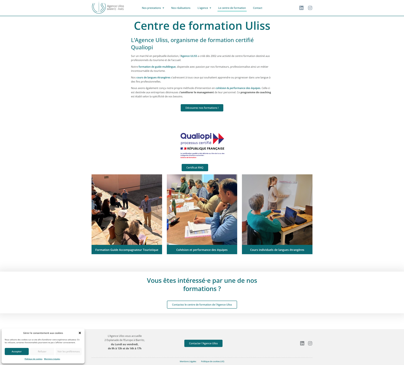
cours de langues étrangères (153, 77)
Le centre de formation (232, 8)
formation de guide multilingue (157, 66)
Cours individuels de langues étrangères (277, 250)
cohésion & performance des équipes (238, 88)
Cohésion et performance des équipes (202, 250)
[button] (79, 332)
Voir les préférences (68, 351)
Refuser (42, 351)
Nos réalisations (180, 8)
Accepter (17, 351)
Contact (257, 8)
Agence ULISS (189, 56)
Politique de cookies (33, 359)
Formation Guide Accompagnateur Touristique (126, 250)
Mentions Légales (52, 359)
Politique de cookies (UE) (212, 361)
